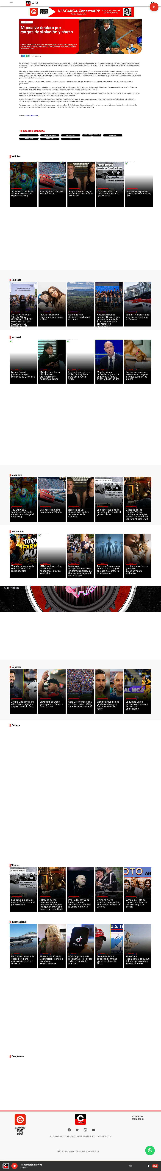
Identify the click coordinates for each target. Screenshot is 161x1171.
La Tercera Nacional (32, 115)
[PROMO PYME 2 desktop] (80, 11)
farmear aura (49, 138)
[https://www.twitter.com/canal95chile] (77, 1131)
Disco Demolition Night (50, 135)
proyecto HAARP (29, 138)
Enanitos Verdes (71, 135)
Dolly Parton (112, 135)
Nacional (27, 22)
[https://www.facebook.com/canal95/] (69, 1129)
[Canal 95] (11, 3)
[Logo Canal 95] (28, 3)
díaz (71, 138)
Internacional (74, 563)
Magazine (74, 369)
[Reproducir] (154, 7)
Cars (29, 135)
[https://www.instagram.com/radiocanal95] (85, 1131)
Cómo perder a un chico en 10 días (92, 135)
